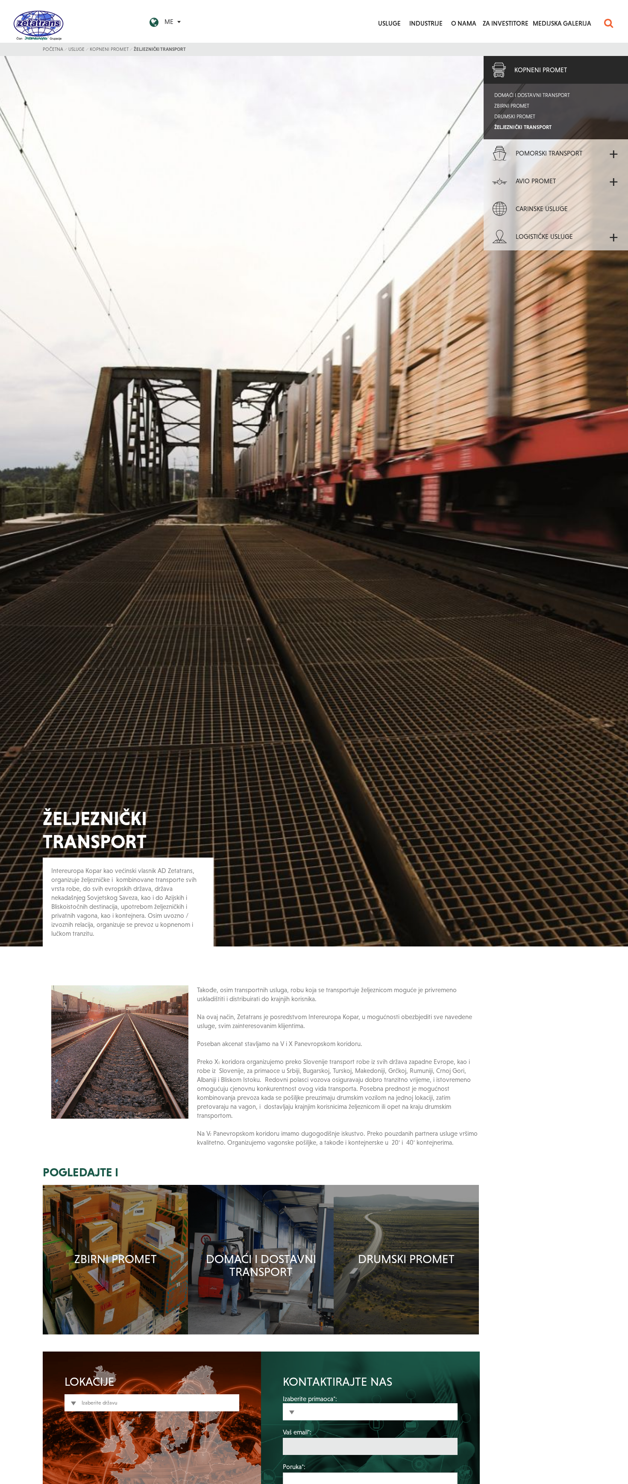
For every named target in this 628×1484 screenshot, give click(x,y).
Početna (53, 49)
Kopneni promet (109, 49)
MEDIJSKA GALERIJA (562, 23)
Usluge (76, 49)
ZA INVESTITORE (505, 23)
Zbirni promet (115, 1259)
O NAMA (463, 23)
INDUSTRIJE (426, 23)
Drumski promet (406, 1259)
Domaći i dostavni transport (261, 1265)
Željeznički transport (160, 49)
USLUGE (389, 23)
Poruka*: (294, 1466)
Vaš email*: (297, 1432)
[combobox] (152, 1402)
